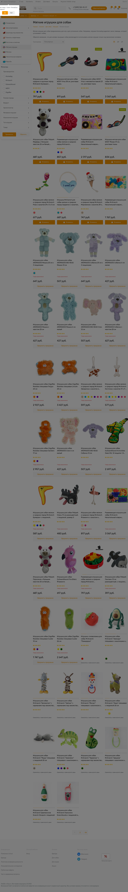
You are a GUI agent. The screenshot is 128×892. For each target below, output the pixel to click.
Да (5, 13)
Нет (11, 13)
